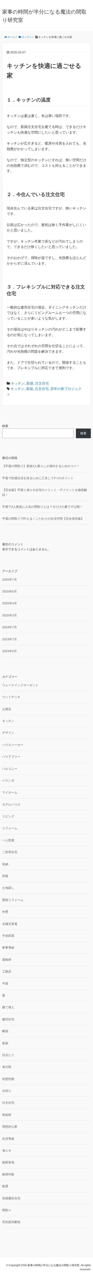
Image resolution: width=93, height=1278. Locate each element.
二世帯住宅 (9, 852)
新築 (29, 383)
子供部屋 (8, 935)
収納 (5, 864)
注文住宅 (42, 383)
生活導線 (8, 1138)
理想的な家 (9, 1126)
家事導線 (8, 947)
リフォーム (9, 828)
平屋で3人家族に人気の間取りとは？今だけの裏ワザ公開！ (42, 506)
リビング (8, 816)
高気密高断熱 (11, 1222)
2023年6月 (9, 651)
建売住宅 (8, 1019)
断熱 (5, 1031)
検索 (5, 426)
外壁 (5, 911)
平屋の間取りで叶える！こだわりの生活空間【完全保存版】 (43, 518)
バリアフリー (11, 756)
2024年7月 (9, 627)
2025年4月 (9, 603)
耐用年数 (8, 1174)
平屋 (5, 983)
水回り (6, 1091)
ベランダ (8, 780)
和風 (5, 876)
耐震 (5, 1186)
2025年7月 (9, 579)
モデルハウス (11, 804)
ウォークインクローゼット (20, 685)
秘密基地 (8, 1162)
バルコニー (9, 768)
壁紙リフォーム (12, 900)
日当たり (8, 1055)
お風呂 (6, 709)
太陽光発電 (9, 924)
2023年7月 (9, 639)
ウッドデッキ (11, 697)
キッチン (18, 383)
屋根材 (6, 959)
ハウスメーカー (12, 745)
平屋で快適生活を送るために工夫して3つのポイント (38, 478)
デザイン (8, 732)
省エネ (6, 1150)
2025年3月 (9, 615)
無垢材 (6, 1114)
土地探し (8, 888)
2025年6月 (9, 591)
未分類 (6, 1067)
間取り (6, 1210)
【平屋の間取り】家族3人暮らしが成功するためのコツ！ (41, 466)
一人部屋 (8, 840)
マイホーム (9, 792)
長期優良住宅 (11, 1198)
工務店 (6, 971)
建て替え (8, 1007)
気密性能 (8, 1079)
